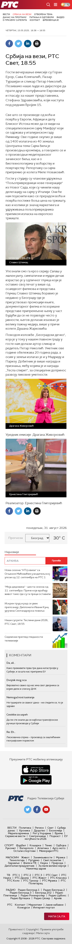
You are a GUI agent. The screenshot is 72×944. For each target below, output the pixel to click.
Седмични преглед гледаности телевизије (24, 638)
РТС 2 (27, 875)
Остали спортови (24, 851)
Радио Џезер (42, 898)
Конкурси (23, 907)
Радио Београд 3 (20, 892)
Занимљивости (42, 857)
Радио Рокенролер (33, 895)
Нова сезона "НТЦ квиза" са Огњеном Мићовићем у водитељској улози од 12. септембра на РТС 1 (27, 573)
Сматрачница (37, 836)
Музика (60, 857)
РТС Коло (13, 880)
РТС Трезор (30, 880)
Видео (60, 17)
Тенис (48, 845)
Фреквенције (51, 20)
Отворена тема (43, 14)
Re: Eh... (11, 732)
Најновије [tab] (12, 552)
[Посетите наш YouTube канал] (46, 809)
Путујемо (34, 860)
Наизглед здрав (36, 868)
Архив (58, 898)
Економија (55, 830)
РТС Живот (39, 877)
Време (59, 833)
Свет (50, 827)
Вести (6, 14)
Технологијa (17, 860)
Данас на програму (15, 17)
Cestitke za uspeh (17, 714)
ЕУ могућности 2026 (46, 837)
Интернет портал (44, 907)
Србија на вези (22, 14)
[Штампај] (37, 43)
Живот (25, 857)
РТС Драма (22, 877)
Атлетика (43, 848)
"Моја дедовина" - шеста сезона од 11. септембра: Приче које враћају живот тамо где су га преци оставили (28, 590)
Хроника (24, 830)
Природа (57, 863)
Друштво (39, 830)
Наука (44, 863)
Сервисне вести (15, 836)
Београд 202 (43, 892)
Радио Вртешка (20, 898)
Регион (39, 827)
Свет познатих (52, 860)
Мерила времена (18, 833)
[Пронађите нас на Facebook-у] (37, 809)
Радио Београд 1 (29, 890)
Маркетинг (35, 904)
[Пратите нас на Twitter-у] (27, 809)
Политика (25, 827)
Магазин (12, 857)
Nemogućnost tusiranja (20, 697)
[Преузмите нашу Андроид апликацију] (36, 779)
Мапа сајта (56, 916)
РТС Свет (52, 875)
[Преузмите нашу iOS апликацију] (36, 769)
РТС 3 (38, 875)
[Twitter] (18, 43)
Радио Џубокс (57, 895)
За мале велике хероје (52, 865)
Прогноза (15, 538)
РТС (9, 904)
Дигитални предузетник (20, 865)
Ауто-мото (59, 848)
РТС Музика (49, 880)
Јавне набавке (54, 904)
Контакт (35, 20)
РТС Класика (58, 877)
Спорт (9, 845)
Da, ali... (10, 662)
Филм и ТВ (29, 863)
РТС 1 (16, 875)
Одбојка (61, 845)
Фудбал (21, 845)
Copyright (32, 929)
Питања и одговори (41, 17)
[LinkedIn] (27, 43)
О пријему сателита (15, 20)
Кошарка (35, 845)
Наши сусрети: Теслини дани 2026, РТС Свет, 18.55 (26, 621)
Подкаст (55, 836)
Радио (11, 890)
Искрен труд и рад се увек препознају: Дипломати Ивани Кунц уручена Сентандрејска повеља (27, 607)
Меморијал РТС (49, 851)
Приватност (16, 929)
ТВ (8, 875)
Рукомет (10, 848)
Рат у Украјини (42, 833)
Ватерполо (27, 848)
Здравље (14, 863)
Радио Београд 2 (54, 890)
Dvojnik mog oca (16, 680)
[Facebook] (9, 43)
